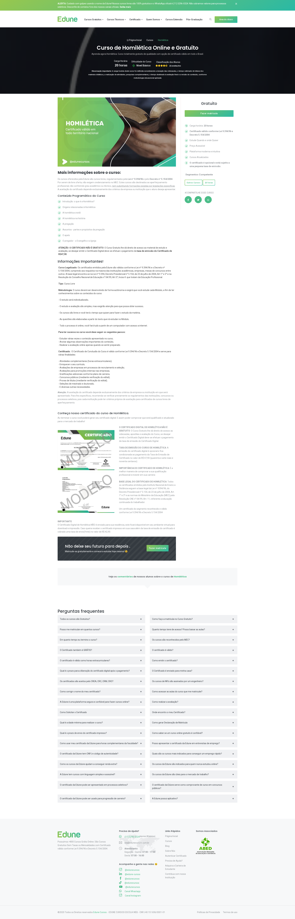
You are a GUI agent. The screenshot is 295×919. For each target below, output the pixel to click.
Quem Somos (153, 19)
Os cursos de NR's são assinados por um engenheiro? (177, 681)
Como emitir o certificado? (165, 660)
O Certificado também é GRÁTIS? (76, 650)
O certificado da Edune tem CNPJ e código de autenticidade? (89, 753)
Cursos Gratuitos (92, 19)
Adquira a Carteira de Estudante (175, 867)
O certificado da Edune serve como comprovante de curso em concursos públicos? (187, 786)
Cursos (149, 40)
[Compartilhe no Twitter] (198, 199)
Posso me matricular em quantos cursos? (80, 629)
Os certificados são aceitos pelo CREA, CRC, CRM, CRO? (86, 681)
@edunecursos (132, 870)
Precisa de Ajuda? (174, 861)
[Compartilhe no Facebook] (188, 199)
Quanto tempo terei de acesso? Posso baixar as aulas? (178, 629)
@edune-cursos (132, 874)
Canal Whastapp (132, 891)
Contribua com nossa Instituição (175, 876)
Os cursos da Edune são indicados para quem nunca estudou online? (185, 764)
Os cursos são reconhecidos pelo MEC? (171, 640)
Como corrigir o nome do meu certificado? (80, 691)
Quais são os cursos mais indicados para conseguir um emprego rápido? (187, 753)
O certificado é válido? (162, 650)
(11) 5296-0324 (180, 3)
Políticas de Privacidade (208, 912)
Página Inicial (135, 40)
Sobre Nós (170, 851)
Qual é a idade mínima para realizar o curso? (81, 722)
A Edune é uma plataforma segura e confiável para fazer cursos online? (94, 702)
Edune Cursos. (100, 912)
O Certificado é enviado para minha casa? (172, 671)
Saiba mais (125, 7)
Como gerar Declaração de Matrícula (169, 722)
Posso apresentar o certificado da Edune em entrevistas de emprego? (186, 743)
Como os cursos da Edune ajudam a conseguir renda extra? (88, 764)
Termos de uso (230, 912)
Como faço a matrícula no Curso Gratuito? (172, 619)
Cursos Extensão (174, 19)
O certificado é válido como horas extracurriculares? (85, 660)
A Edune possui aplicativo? (165, 798)
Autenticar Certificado (176, 856)
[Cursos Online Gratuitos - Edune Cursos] (69, 19)
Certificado (135, 19)
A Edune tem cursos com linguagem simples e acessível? (87, 774)
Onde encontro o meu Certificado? (168, 712)
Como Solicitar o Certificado (73, 712)
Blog (167, 846)
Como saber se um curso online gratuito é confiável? (177, 733)
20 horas (209, 182)
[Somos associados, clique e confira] (207, 844)
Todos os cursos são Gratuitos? (75, 619)
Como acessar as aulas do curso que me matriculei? (177, 691)
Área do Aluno (226, 19)
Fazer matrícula (157, 548)
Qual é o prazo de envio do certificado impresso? (83, 733)
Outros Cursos (194, 182)
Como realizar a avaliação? (165, 702)
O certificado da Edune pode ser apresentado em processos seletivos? (94, 785)
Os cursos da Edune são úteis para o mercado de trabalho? (180, 774)
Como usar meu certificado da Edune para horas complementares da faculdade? (99, 743)
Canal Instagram (132, 895)
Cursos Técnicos (115, 19)
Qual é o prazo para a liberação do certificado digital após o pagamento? (95, 671)
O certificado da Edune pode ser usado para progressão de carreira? (93, 798)
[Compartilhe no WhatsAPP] (208, 199)
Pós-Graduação (194, 19)
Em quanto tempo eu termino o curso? (78, 640)
